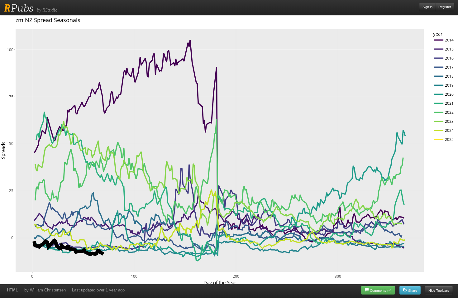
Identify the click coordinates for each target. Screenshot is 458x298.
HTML (12, 290)
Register (444, 7)
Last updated (98, 290)
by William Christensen (45, 290)
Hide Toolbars (438, 290)
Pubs (18, 8)
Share (412, 290)
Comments (381, 290)
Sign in (427, 7)
